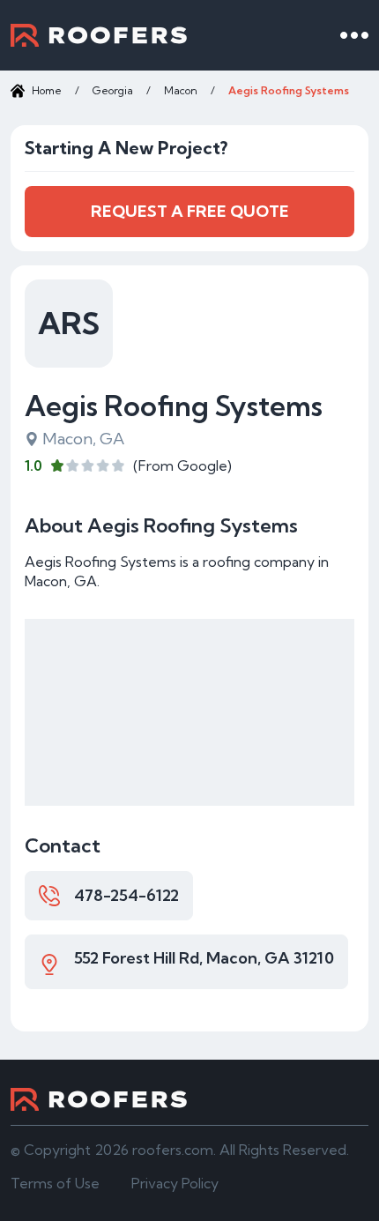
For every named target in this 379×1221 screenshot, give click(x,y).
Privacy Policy (175, 1183)
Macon (180, 90)
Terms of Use (55, 1183)
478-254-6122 (126, 895)
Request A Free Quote (190, 211)
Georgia (113, 90)
